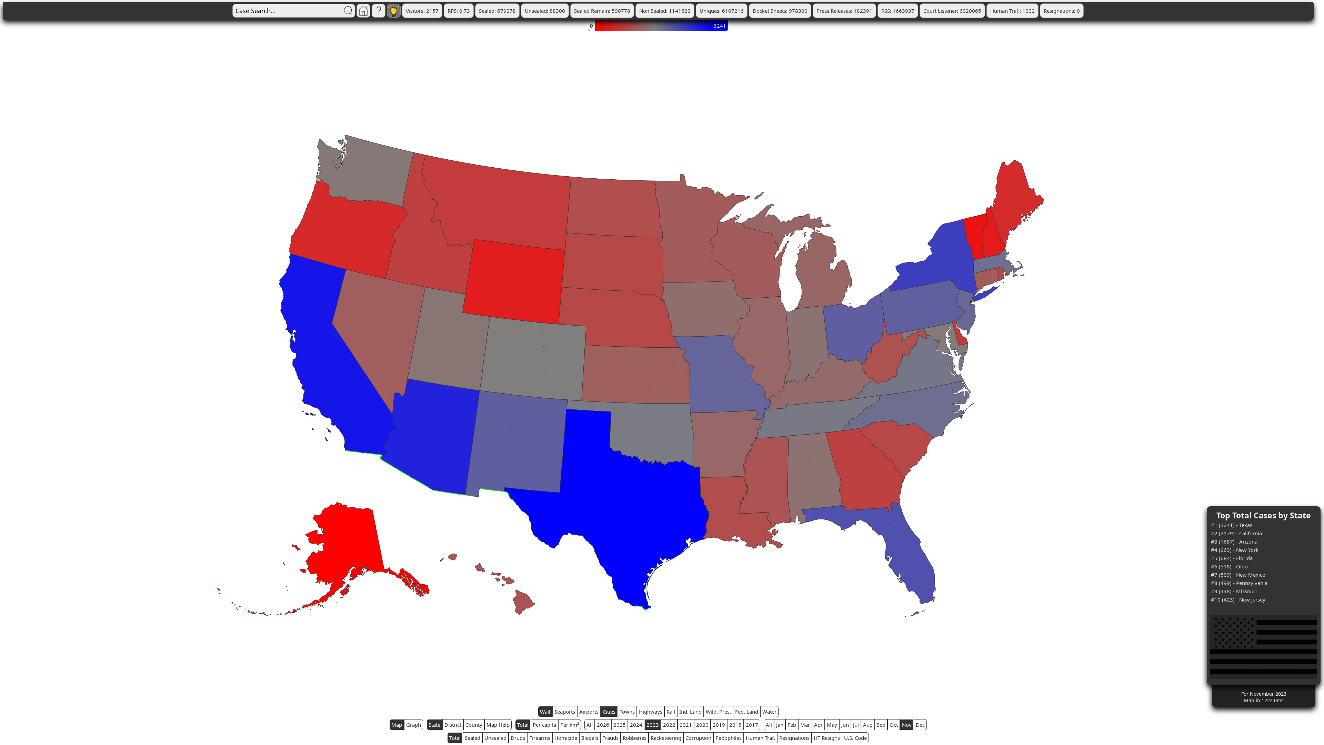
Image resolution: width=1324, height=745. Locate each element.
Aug (868, 724)
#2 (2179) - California (1236, 533)
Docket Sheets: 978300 (780, 10)
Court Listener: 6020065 (952, 10)
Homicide (565, 737)
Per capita (544, 724)
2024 (636, 724)
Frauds (610, 737)
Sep (881, 724)
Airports (589, 711)
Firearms (539, 737)
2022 (669, 724)
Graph (413, 724)
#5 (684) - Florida (1232, 558)
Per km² (569, 724)
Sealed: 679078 (497, 10)
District (452, 724)
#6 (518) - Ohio (1229, 566)
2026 (603, 724)
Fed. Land (746, 711)
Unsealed (495, 737)
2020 (702, 724)
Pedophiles (728, 737)
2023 (652, 724)
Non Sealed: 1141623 (665, 10)
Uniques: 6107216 (722, 10)
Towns (627, 711)
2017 (752, 724)
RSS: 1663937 (897, 10)
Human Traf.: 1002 (1012, 10)
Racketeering (666, 737)
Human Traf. (760, 737)
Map (396, 724)
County (473, 724)
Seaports (564, 711)
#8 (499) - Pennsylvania (1239, 582)
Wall (545, 711)
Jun (845, 724)
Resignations (794, 737)
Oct (894, 724)
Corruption (698, 737)
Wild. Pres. (718, 711)
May (832, 724)
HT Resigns (827, 737)
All (589, 724)
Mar (805, 724)
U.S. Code (855, 737)
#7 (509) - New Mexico (1238, 574)
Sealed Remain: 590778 (602, 10)
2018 (735, 724)
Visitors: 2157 (422, 10)
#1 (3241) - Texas (1231, 525)
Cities (609, 711)
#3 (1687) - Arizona (1234, 541)
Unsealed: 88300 (545, 10)
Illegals (589, 737)
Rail (670, 711)
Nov (907, 724)
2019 (719, 724)
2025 (619, 724)
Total (523, 724)
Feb (792, 724)
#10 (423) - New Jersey (1238, 599)
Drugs (518, 737)
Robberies (634, 737)
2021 (686, 724)
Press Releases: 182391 (844, 10)
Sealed (472, 737)
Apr (818, 724)
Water (769, 711)
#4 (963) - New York (1234, 549)
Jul (856, 724)
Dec (920, 724)
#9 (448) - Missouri (1234, 591)
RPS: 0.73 (459, 10)
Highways (650, 711)
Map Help (498, 724)
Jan (779, 724)
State (434, 724)
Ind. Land (690, 711)
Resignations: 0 (1062, 10)
